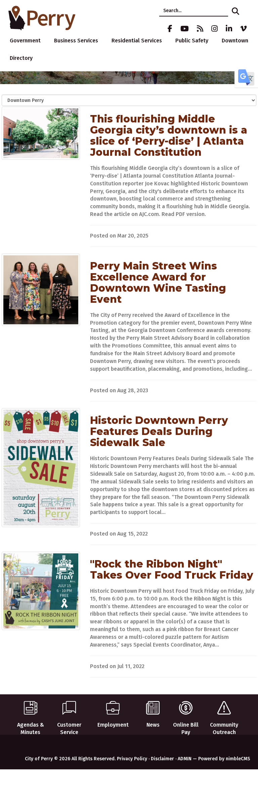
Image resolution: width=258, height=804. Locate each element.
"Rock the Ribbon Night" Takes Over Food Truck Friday (171, 569)
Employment (113, 725)
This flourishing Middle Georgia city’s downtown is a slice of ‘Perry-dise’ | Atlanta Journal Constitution (168, 135)
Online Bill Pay (186, 729)
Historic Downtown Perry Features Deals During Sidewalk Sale (159, 431)
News (153, 725)
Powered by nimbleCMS (224, 759)
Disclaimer (162, 759)
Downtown (235, 40)
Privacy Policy (132, 759)
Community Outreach (224, 729)
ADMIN (184, 759)
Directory (21, 58)
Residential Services (137, 40)
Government (25, 40)
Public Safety (191, 40)
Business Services (76, 40)
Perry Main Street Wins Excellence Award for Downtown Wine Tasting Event (158, 282)
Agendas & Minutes (30, 729)
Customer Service (69, 729)
